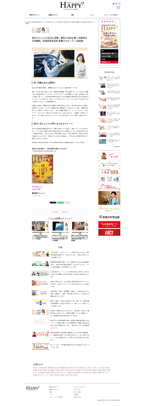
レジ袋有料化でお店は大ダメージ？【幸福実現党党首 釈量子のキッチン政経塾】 (40, 237)
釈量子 (51, 367)
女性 (40, 370)
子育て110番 (87, 370)
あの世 (72, 370)
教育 (79, 372)
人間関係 (51, 370)
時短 (76, 375)
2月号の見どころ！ (37, 186)
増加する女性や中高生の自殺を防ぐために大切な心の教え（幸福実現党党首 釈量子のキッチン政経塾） (79, 238)
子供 (77, 367)
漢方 (52, 375)
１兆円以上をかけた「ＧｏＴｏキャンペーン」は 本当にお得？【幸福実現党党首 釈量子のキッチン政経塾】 (60, 238)
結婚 (70, 372)
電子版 (103, 59)
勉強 (95, 372)
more (117, 146)
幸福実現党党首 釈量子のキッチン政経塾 (40, 233)
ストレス (64, 372)
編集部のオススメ (53, 15)
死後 (57, 375)
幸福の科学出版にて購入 (108, 53)
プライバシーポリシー (80, 387)
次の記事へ (64, 212)
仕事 (82, 367)
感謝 (48, 372)
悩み (56, 367)
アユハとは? (77, 389)
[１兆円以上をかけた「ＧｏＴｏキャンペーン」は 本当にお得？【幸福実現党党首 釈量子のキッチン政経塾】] (60, 226)
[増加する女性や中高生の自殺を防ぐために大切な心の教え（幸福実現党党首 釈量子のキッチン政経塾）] (80, 226)
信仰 (105, 370)
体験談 (42, 372)
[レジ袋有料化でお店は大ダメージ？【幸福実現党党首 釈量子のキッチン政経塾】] (40, 226)
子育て (36, 367)
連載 (72, 15)
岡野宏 (95, 370)
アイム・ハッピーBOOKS (111, 15)
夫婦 (45, 370)
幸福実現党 (63, 367)
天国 (58, 372)
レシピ (91, 15)
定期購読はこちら (106, 62)
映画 (63, 370)
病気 (108, 367)
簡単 (100, 372)
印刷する (67, 202)
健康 (100, 370)
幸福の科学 (44, 367)
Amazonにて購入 (106, 56)
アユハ (36, 372)
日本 (53, 372)
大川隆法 (71, 367)
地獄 (58, 370)
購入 (103, 50)
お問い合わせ (77, 397)
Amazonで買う (36, 189)
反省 (62, 375)
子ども (91, 367)
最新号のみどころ (34, 15)
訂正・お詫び (77, 392)
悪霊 (35, 375)
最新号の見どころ (54, 387)
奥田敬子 (78, 370)
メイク (106, 372)
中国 (67, 375)
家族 (35, 370)
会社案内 (76, 394)
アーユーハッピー (44, 375)
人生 (103, 367)
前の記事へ (56, 212)
